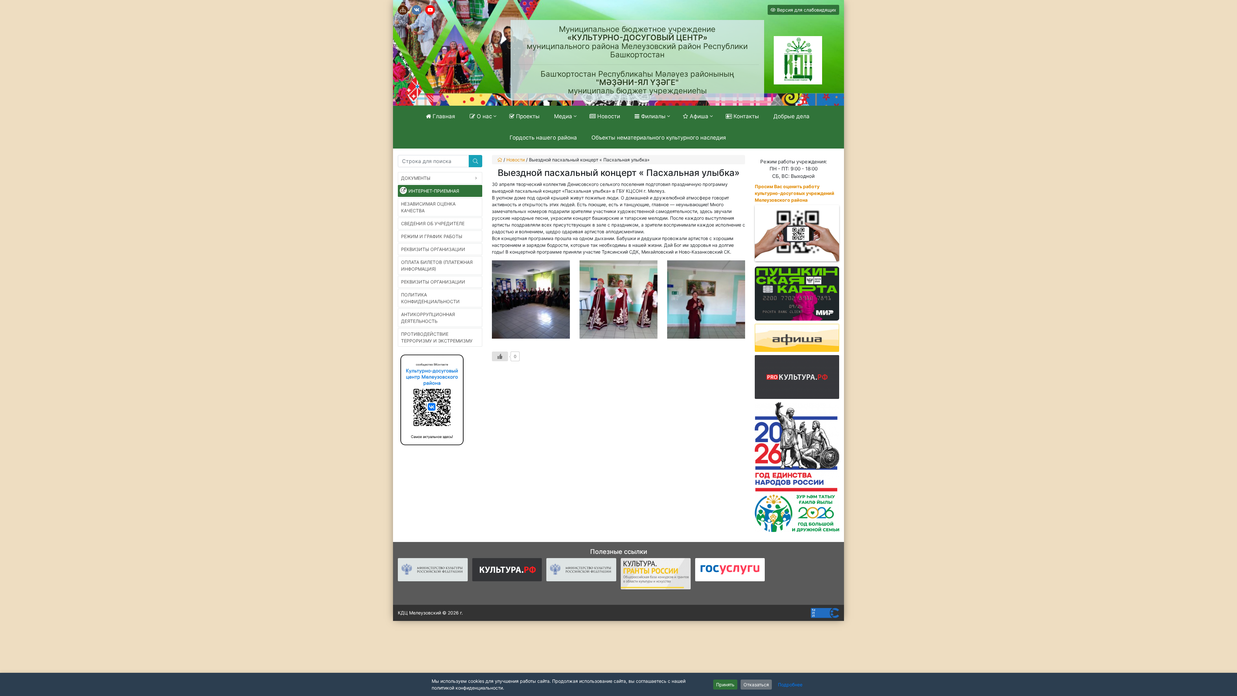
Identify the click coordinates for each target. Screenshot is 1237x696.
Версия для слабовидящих (806, 10)
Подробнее (790, 684)
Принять (725, 684)
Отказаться (756, 684)
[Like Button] (500, 356)
